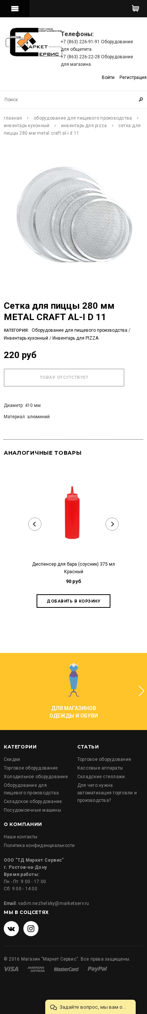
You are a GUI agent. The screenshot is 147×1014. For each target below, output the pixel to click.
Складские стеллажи (101, 776)
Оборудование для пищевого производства (83, 118)
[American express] (36, 968)
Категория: (16, 330)
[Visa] (12, 968)
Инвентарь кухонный (26, 125)
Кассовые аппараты (100, 768)
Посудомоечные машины (32, 810)
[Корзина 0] (135, 8)
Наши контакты (20, 836)
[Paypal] (97, 968)
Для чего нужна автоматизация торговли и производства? (107, 793)
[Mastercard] (67, 968)
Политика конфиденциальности (39, 845)
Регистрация (133, 77)
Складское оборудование (33, 801)
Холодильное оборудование (36, 776)
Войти (108, 77)
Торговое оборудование (31, 768)
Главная (13, 118)
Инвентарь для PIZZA (84, 125)
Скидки (12, 759)
